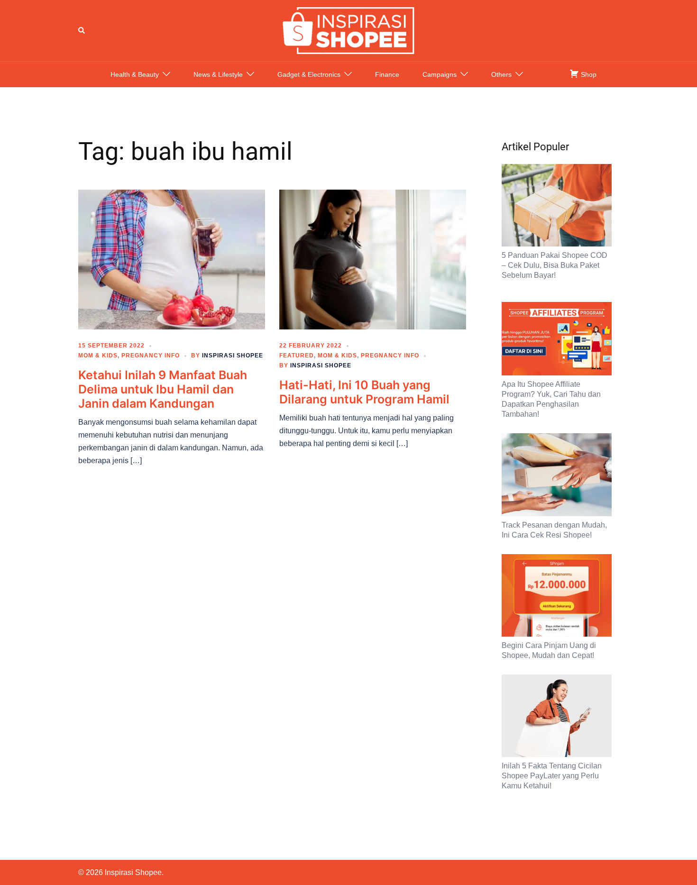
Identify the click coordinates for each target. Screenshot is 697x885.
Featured (296, 355)
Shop (587, 74)
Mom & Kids (98, 355)
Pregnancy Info (150, 355)
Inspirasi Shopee (232, 355)
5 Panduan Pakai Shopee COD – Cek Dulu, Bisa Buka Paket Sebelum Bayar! (554, 265)
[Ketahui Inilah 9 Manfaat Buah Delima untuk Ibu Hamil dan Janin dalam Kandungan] (171, 259)
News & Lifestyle (218, 74)
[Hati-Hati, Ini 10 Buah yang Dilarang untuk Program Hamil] (372, 259)
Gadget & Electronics (308, 74)
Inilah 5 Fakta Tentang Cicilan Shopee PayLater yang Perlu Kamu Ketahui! (552, 776)
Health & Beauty (134, 74)
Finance (387, 74)
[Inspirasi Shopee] (348, 30)
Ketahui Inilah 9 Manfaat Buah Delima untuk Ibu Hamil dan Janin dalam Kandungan (162, 389)
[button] (82, 30)
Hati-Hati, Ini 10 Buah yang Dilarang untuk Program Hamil (364, 392)
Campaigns (439, 74)
